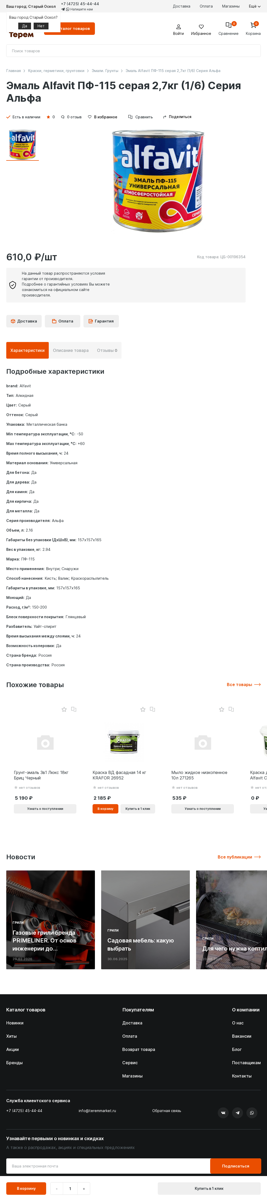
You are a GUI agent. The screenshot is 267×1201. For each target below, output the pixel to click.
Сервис (130, 1062)
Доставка (181, 6)
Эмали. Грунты (105, 71)
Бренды (14, 1062)
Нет (41, 26)
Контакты (242, 1076)
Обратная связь (166, 1111)
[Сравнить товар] (73, 709)
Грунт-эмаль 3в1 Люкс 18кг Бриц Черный (41, 775)
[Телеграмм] (237, 1112)
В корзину (26, 1188)
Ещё (253, 6)
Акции (12, 1049)
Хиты (11, 1036)
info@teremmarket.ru (97, 1110)
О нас (238, 1022)
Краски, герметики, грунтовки (56, 71)
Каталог (72, 28)
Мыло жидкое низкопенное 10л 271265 (199, 775)
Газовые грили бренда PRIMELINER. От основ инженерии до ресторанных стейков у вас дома (46, 948)
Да (24, 26)
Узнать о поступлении (45, 809)
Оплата (206, 6)
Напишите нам (81, 9)
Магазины (231, 6)
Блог (237, 1049)
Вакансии (241, 1036)
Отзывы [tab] (107, 350)
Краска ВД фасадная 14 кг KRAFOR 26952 (119, 775)
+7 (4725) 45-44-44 (80, 4)
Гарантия (104, 321)
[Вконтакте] (223, 1112)
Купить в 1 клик (209, 1188)
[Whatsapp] (251, 1112)
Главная (13, 71)
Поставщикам (246, 1062)
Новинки (14, 1022)
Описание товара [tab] (71, 350)
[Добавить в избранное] (64, 709)
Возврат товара (138, 1049)
